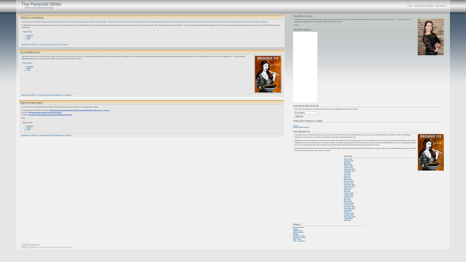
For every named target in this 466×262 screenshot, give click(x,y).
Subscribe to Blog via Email (305, 105)
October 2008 (348, 215)
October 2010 (348, 196)
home (410, 5)
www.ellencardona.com (30, 59)
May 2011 (347, 191)
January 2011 (348, 195)
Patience (55, 44)
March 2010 (348, 201)
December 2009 (349, 207)
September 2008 (349, 217)
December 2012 (349, 169)
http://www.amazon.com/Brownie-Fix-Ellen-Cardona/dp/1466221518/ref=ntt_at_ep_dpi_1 (80, 110)
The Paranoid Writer (41, 4)
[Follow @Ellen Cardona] (368, 124)
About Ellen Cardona (424, 5)
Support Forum (298, 232)
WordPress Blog (298, 236)
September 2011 (349, 186)
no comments (63, 44)
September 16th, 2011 (28, 44)
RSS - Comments (299, 241)
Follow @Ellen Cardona (301, 127)
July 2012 (347, 173)
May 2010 (347, 198)
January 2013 (348, 167)
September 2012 (349, 171)
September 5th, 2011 (27, 95)
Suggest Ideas (298, 231)
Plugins (295, 229)
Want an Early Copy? (31, 102)
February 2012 (349, 181)
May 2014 (347, 162)
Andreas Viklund (67, 247)
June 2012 (347, 174)
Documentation (298, 227)
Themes (296, 234)
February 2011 (349, 193)
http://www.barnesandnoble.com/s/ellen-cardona (45, 112)
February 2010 (349, 203)
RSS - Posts (297, 239)
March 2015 (348, 159)
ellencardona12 (46, 44)
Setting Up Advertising (32, 17)
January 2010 (348, 205)
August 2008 (348, 218)
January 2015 (348, 161)
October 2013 (348, 166)
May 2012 (347, 176)
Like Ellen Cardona (302, 29)
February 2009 (349, 213)
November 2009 (349, 208)
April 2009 (347, 212)
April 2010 (347, 200)
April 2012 (347, 178)
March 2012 (348, 179)
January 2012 (348, 183)
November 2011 (349, 184)
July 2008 (347, 220)
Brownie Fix (441, 5)
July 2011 (347, 190)
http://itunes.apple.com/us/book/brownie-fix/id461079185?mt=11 (50, 115)
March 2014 (348, 164)
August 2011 (348, 188)
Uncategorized (56, 95)
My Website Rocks (30, 52)
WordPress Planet (299, 237)
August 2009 (348, 210)
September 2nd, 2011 (28, 135)
